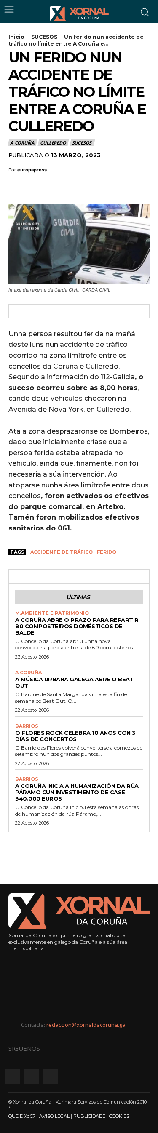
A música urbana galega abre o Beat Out (74, 682)
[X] (36, 187)
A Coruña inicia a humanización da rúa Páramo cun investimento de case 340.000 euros (77, 792)
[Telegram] (75, 187)
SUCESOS (44, 37)
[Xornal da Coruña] (79, 13)
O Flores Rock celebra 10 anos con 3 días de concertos (75, 735)
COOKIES (119, 1116)
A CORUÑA (22, 142)
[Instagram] (31, 1076)
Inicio (16, 37)
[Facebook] (16, 187)
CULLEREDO (53, 142)
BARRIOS (26, 726)
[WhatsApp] (55, 187)
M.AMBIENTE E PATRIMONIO (52, 613)
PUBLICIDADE (89, 1116)
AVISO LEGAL (54, 1116)
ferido (106, 552)
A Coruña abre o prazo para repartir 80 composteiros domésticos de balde (77, 626)
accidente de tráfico (61, 552)
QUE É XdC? (21, 1116)
